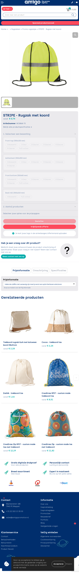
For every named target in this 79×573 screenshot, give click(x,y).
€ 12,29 (9, 450)
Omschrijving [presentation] (40, 270)
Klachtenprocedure (9, 546)
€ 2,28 (9, 348)
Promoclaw (45, 513)
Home (3, 29)
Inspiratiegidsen (47, 510)
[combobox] (36, 15)
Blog (42, 523)
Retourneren (6, 543)
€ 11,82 (48, 450)
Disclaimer (45, 546)
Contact (4, 536)
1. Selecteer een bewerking (16, 134)
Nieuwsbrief (46, 517)
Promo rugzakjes (29, 29)
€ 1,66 (9, 397)
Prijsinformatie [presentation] (21, 270)
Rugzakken (15, 29)
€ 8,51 (47, 399)
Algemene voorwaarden (51, 536)
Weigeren (69, 564)
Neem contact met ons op (13, 257)
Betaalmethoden (8, 540)
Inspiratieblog (47, 507)
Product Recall (7, 549)
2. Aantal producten (13, 206)
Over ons (44, 504)
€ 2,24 (47, 346)
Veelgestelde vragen (49, 526)
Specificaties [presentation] (58, 270)
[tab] (21, 270)
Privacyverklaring (48, 543)
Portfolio (44, 520)
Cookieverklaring (48, 540)
